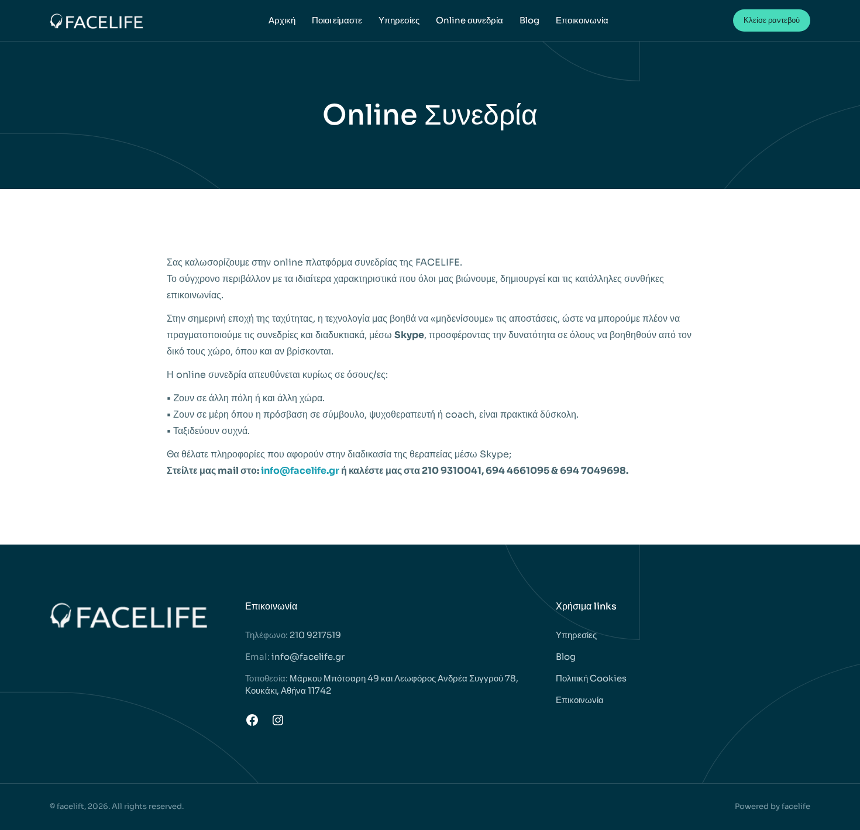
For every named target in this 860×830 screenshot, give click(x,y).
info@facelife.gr (300, 470)
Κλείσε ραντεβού (772, 20)
